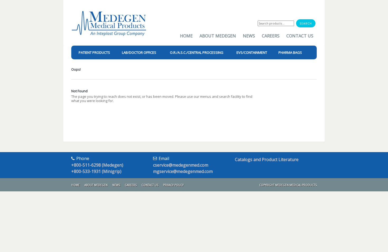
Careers (271, 36)
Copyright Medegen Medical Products (288, 185)
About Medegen (218, 36)
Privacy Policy (173, 185)
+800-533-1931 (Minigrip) (96, 171)
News (249, 36)
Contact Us (299, 36)
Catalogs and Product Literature (267, 159)
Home (186, 36)
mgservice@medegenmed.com (183, 171)
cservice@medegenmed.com (180, 165)
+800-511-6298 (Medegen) (97, 165)
